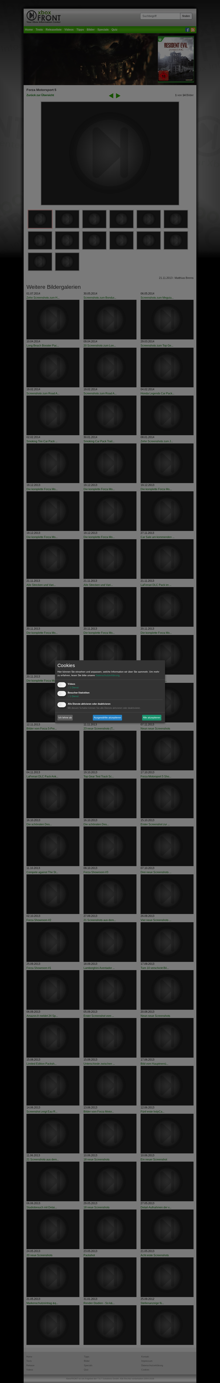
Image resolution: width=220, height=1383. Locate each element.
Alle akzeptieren (151, 717)
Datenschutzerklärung (107, 675)
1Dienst (73, 687)
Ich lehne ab (65, 717)
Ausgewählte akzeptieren (107, 717)
